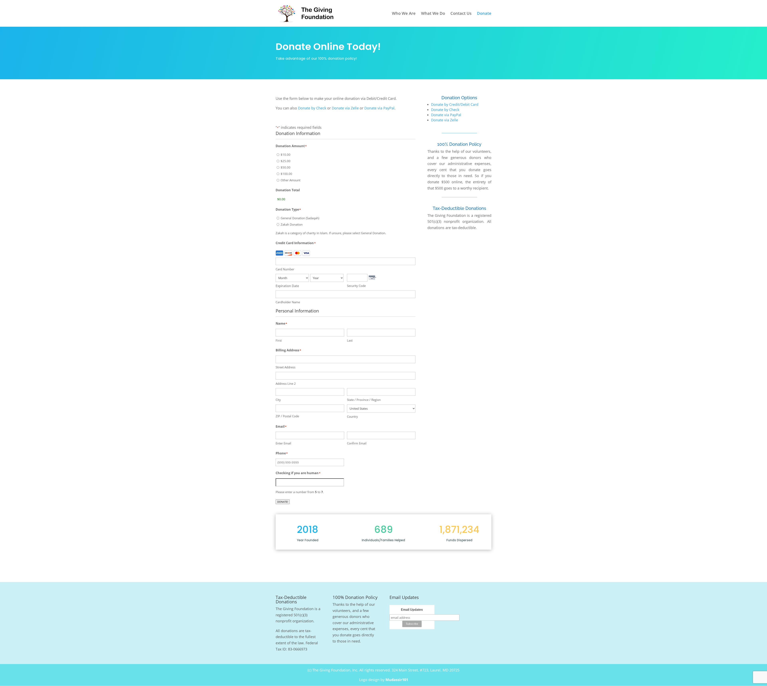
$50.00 (285, 167)
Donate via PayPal (379, 108)
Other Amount (290, 180)
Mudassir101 (396, 679)
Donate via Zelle (345, 108)
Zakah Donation (292, 224)
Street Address (285, 367)
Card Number (285, 269)
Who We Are (404, 14)
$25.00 (285, 161)
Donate (484, 14)
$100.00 (286, 174)
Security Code (356, 286)
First (279, 340)
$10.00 (285, 155)
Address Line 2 (286, 384)
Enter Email (283, 443)
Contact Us (461, 14)
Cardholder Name (288, 302)
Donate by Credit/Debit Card (454, 104)
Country (352, 416)
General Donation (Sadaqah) (300, 218)
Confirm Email (357, 443)
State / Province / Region (364, 400)
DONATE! (282, 502)
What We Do (433, 14)
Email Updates (412, 609)
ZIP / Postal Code (287, 416)
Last (350, 340)
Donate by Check (312, 108)
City (278, 400)
